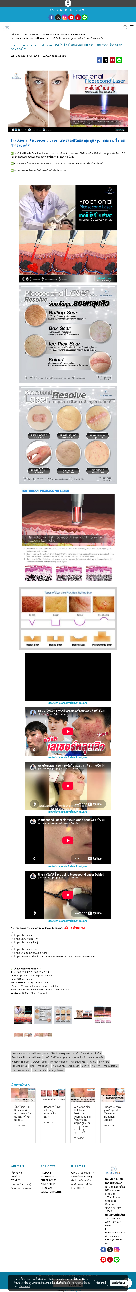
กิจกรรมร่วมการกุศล (21, 1188)
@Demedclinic (25, 979)
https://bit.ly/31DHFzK (26, 938)
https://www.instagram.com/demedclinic (37, 986)
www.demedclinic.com (23, 989)
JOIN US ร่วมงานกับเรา (82, 1172)
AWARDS (16, 1180)
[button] (124, 27)
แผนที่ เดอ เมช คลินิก (81, 1184)
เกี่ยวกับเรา (16, 1172)
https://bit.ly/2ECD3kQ (26, 935)
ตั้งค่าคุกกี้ (101, 1282)
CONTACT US (77, 1188)
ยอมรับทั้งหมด (119, 1282)
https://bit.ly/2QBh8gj (26, 942)
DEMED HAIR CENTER (52, 1191)
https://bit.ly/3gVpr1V (26, 949)
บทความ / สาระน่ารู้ (21, 1184)
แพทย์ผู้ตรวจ (17, 1176)
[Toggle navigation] (131, 27)
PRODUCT (46, 1172)
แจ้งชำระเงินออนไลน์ (81, 1180)
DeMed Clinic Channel (34, 993)
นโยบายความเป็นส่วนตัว (78, 1282)
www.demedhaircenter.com (54, 989)
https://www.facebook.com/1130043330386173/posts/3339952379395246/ (54, 956)
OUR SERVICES (48, 1180)
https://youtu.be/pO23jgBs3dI (30, 952)
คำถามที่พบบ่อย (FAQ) (81, 1176)
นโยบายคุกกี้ (24, 1286)
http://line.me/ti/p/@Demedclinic (35, 975)
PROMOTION (47, 1176)
